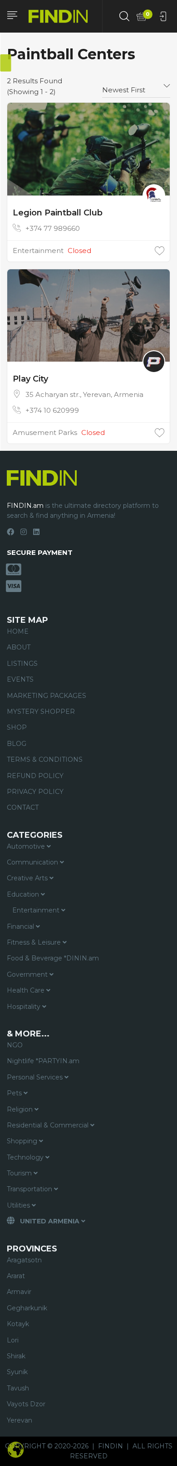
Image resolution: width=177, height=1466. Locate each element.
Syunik (17, 1372)
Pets (15, 1093)
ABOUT (18, 647)
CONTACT (23, 807)
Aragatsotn (24, 1260)
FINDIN (110, 1446)
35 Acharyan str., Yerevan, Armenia (84, 394)
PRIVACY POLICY (35, 792)
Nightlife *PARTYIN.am (43, 1061)
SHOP (17, 727)
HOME (18, 631)
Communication (33, 862)
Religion (20, 1109)
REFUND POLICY (35, 776)
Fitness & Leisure (35, 942)
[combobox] (136, 86)
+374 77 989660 (52, 228)
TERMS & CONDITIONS (45, 759)
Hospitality (24, 1007)
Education (24, 894)
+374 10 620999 (52, 410)
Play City (30, 379)
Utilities (19, 1205)
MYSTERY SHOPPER (41, 711)
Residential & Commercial (48, 1125)
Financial (21, 926)
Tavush (18, 1388)
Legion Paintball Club (58, 213)
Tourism (20, 1173)
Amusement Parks (45, 432)
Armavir (19, 1292)
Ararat (16, 1276)
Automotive (27, 846)
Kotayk (18, 1324)
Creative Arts (28, 878)
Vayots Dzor (26, 1404)
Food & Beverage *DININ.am (53, 958)
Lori (13, 1340)
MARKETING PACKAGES (46, 696)
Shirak (16, 1356)
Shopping (23, 1141)
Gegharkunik (27, 1308)
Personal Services (35, 1077)
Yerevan (19, 1420)
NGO (15, 1045)
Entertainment (38, 250)
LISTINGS (22, 663)
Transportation (30, 1189)
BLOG (16, 744)
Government (28, 974)
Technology (26, 1157)
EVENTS (20, 679)
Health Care (26, 990)
